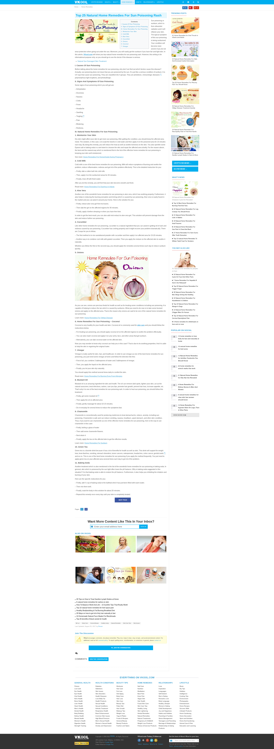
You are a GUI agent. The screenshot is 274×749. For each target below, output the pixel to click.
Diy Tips (182, 689)
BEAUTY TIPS (122, 683)
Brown (100, 626)
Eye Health (78, 694)
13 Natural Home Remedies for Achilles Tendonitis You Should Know (188, 358)
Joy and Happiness (165, 711)
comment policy (103, 640)
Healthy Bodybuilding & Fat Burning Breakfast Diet (95, 610)
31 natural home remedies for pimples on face (185, 270)
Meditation (141, 691)
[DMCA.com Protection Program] (81, 743)
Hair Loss (119, 698)
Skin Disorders (100, 694)
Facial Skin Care (143, 703)
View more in (179, 415)
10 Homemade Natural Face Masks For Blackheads (96, 616)
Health (107, 2)
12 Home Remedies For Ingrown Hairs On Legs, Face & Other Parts (188, 407)
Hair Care (119, 689)
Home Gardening (185, 713)
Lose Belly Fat (100, 698)
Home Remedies (127, 2)
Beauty (115, 2)
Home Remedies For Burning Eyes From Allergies (103, 376)
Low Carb (77, 689)
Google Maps (109, 742)
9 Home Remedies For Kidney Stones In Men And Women (188, 386)
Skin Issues (137, 623)
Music (182, 686)
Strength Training (80, 726)
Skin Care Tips (127, 623)
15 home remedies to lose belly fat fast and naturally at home (188, 338)
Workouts (119, 686)
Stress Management (165, 718)
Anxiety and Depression (103, 726)
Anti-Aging (119, 694)
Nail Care (141, 686)
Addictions (98, 689)
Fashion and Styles (122, 726)
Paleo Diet (119, 706)
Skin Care (119, 701)
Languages (162, 691)
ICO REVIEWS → (180, 169)
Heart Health (78, 706)
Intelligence (183, 694)
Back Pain (141, 694)
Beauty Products (122, 723)
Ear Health (78, 691)
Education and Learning (188, 726)
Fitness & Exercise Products (147, 726)
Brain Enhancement (102, 713)
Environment (184, 698)
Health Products (100, 701)
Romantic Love (164, 698)
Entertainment (184, 703)
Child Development (165, 708)
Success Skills (184, 708)
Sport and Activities (186, 718)
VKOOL (112, 736)
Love (160, 686)
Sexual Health (100, 703)
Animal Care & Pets (186, 723)
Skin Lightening (143, 711)
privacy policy (178, 746)
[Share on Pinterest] (191, 7)
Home (76, 7)
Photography (184, 701)
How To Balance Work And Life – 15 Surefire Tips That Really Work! (102, 605)
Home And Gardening (187, 721)
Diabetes (98, 686)
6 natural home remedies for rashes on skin (92, 602)
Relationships (148, 2)
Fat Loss (119, 691)
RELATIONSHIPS (166, 683)
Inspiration (162, 689)
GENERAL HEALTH (82, 683)
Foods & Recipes (122, 718)
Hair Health (141, 701)
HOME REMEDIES (145, 683)
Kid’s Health (78, 698)
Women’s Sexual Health (103, 723)
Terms (171, 746)
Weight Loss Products (145, 723)
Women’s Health (80, 721)
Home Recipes (185, 706)
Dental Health (79, 711)
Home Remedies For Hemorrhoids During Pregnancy (103, 157)
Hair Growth (120, 708)
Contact (160, 744)
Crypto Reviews (97, 2)
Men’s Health (78, 708)
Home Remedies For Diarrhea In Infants (99, 187)
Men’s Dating (163, 696)
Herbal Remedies (143, 713)
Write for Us (153, 744)
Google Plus (110, 744)
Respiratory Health (101, 711)
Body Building (79, 713)
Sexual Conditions (101, 706)
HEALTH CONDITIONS (104, 683)
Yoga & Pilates (121, 716)
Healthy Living (105, 623)
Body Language (164, 701)
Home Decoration (185, 716)
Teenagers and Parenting (167, 721)
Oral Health (78, 696)
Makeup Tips (120, 711)
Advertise (146, 744)
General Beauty (94, 623)
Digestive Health (79, 723)
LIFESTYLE (184, 683)
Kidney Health (79, 716)
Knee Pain (141, 696)
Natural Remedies (116, 623)
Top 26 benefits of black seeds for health (91, 619)
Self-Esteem (163, 694)
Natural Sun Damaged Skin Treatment (92, 61)
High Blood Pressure (102, 718)
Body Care (85, 623)
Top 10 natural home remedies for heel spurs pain (95, 608)
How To (138, 2)
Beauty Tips (120, 703)
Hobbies (182, 691)
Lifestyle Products (186, 711)
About (140, 744)
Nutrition (140, 689)
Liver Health (78, 703)
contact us (157, 640)
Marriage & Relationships (167, 723)
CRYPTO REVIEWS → (182, 163)
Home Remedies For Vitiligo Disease (98, 318)
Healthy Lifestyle (164, 703)
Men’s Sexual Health (102, 721)
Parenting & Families (166, 716)
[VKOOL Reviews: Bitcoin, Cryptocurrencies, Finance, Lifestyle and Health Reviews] (82, 2)
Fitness (76, 686)
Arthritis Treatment (101, 708)
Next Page (123, 500)
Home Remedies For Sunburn (95, 443)
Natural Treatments (144, 718)
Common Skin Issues (102, 716)
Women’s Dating (164, 706)
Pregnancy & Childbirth (145, 721)
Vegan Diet (141, 698)
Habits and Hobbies (165, 713)
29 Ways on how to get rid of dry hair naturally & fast (95, 613)
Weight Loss (120, 713)
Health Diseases (100, 696)
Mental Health (79, 718)
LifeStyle (160, 2)
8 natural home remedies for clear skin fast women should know (188, 397)
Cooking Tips (184, 696)
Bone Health (78, 701)
